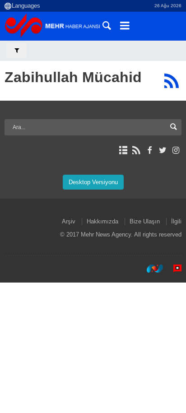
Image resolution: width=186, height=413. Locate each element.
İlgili (176, 221)
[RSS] (171, 81)
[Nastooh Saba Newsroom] (150, 269)
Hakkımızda (102, 221)
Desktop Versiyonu (93, 182)
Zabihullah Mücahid (73, 77)
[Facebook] (149, 150)
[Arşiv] (123, 150)
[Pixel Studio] (172, 269)
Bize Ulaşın (145, 221)
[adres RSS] (136, 150)
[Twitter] (162, 150)
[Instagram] (175, 150)
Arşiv (68, 221)
